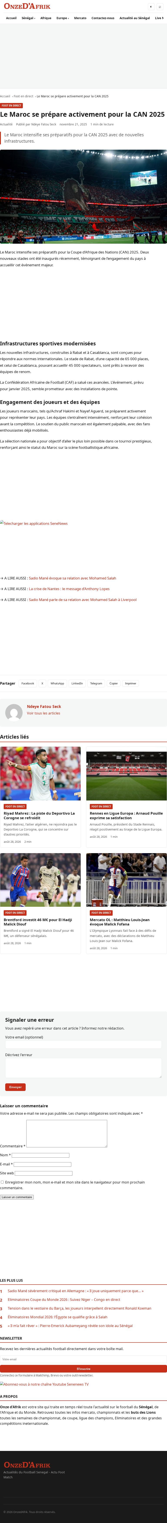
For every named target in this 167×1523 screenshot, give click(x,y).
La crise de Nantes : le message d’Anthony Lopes (69, 588)
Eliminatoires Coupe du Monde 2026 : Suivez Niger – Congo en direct (64, 1299)
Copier (114, 683)
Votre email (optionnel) (24, 1037)
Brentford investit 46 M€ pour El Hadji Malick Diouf (38, 922)
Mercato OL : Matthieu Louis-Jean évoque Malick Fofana (120, 922)
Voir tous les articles (43, 713)
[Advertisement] (83, 56)
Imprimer (130, 683)
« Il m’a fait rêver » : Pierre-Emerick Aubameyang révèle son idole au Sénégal (70, 1325)
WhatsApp (57, 683)
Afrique (45, 18)
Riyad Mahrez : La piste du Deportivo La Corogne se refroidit (39, 815)
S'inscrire (83, 1369)
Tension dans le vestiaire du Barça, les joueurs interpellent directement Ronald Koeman (79, 1308)
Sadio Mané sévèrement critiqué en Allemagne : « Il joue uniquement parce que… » (76, 1290)
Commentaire (12, 1146)
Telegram (96, 683)
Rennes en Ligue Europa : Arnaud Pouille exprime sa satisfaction (126, 815)
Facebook (28, 683)
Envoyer (15, 1087)
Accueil (11, 18)
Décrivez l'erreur (18, 1054)
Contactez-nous (103, 18)
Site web (7, 1173)
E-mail (6, 1164)
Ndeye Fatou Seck (43, 124)
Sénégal (27, 18)
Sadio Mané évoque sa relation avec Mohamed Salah (72, 578)
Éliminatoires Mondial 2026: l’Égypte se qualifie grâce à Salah (57, 1317)
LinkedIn (77, 683)
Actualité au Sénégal (135, 18)
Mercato (80, 18)
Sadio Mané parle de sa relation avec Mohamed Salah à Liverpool (83, 599)
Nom (5, 1155)
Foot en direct (11, 105)
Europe (62, 18)
